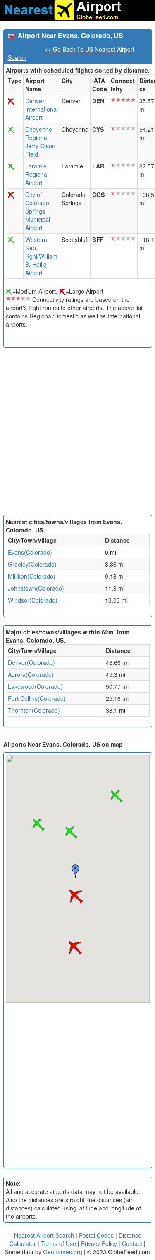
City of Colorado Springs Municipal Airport (37, 211)
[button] (76, 896)
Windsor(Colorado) (32, 600)
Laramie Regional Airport (36, 174)
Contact (132, 1243)
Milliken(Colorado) (31, 576)
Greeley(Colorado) (32, 564)
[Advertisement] (77, 433)
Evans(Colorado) (30, 552)
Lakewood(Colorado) (35, 686)
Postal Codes (96, 1235)
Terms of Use (59, 1243)
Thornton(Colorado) (34, 710)
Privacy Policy (100, 1243)
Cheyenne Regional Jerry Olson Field (40, 141)
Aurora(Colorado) (31, 674)
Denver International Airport (41, 109)
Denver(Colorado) (31, 662)
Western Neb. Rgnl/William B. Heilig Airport (41, 256)
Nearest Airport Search (44, 1235)
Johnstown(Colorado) (36, 588)
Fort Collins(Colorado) (37, 698)
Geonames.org (62, 1252)
